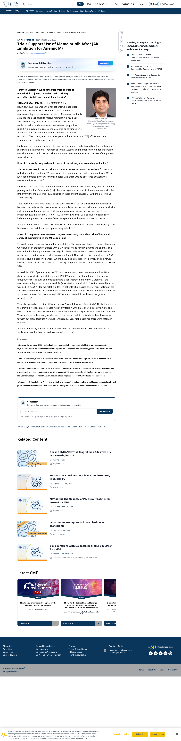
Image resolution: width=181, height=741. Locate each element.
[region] (90, 734)
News (162, 670)
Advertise (7, 649)
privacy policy (67, 417)
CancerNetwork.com (45, 646)
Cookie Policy (81, 738)
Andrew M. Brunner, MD (63, 554)
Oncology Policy (64, 11)
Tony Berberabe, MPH (62, 530)
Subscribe (103, 411)
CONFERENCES (101, 4)
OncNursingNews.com (46, 652)
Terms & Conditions (77, 649)
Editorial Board (75, 652)
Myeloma (75, 11)
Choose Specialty (12, 11)
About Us (7, 646)
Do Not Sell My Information (48, 655)
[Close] (177, 734)
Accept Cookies (157, 734)
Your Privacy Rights (77, 655)
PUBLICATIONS (128, 4)
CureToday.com (10, 655)
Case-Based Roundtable (34, 32)
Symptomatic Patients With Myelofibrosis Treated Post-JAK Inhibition (54, 427)
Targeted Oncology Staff (63, 483)
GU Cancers (102, 11)
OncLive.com (42, 649)
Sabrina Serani (59, 460)
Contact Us (8, 652)
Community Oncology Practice (46, 11)
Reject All (140, 734)
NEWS (88, 4)
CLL (81, 11)
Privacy (71, 646)
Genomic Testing (90, 11)
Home (20, 32)
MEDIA (114, 4)
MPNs (20, 427)
